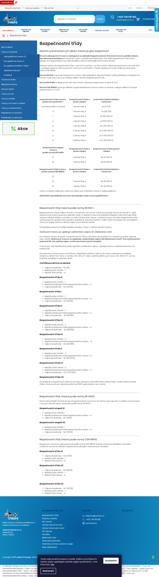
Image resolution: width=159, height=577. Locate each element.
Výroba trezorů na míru (52, 525)
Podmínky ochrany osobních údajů (57, 544)
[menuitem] (8, 30)
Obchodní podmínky (51, 541)
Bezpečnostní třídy (12, 8)
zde (52, 564)
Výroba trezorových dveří (53, 528)
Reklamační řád (49, 537)
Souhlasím (111, 560)
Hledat (100, 19)
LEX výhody (47, 531)
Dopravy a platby (32, 8)
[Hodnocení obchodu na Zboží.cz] (9, 2)
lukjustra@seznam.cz (95, 516)
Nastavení (48, 570)
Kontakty (46, 534)
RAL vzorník (48, 8)
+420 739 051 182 (93, 519)
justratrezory (91, 523)
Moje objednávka (49, 547)
